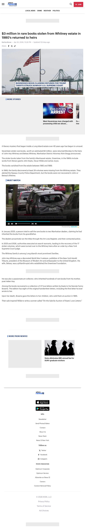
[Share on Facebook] (9, 46)
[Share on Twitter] (12, 46)
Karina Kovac (7, 42)
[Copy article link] (15, 46)
